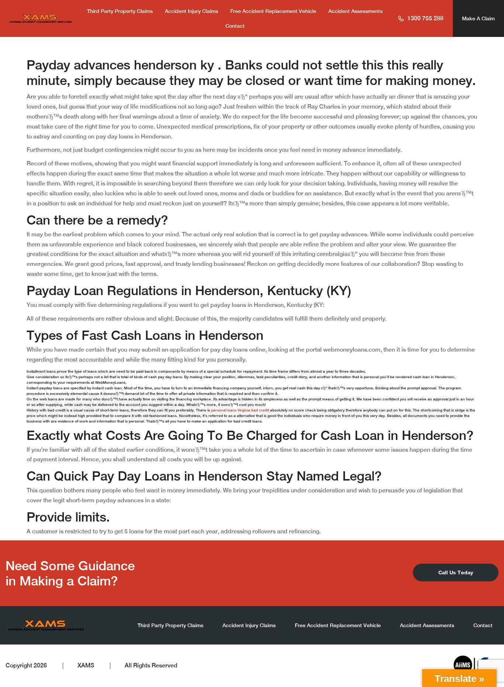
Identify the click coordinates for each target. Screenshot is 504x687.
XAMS (85, 665)
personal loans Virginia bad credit (240, 410)
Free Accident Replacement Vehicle (273, 11)
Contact (235, 26)
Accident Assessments (355, 11)
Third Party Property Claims (120, 11)
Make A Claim (478, 18)
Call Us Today (455, 572)
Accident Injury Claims (191, 11)
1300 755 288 (425, 18)
